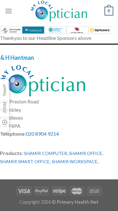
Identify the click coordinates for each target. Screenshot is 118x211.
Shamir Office (85, 153)
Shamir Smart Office (25, 161)
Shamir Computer (45, 153)
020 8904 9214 (42, 134)
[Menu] (8, 11)
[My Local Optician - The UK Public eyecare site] (59, 11)
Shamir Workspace (75, 161)
